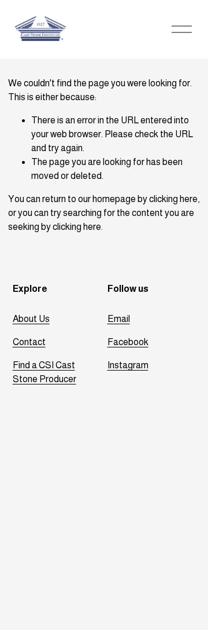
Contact (29, 342)
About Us (31, 319)
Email (118, 319)
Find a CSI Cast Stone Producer (44, 372)
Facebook (127, 342)
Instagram (127, 365)
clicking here (173, 199)
